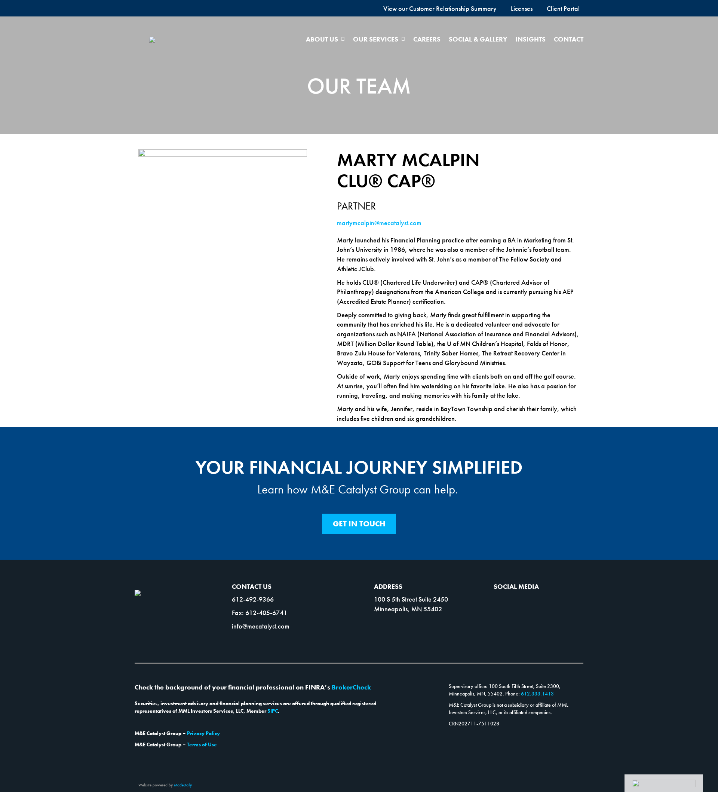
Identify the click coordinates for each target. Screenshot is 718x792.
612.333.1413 (537, 693)
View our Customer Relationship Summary (440, 8)
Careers (427, 39)
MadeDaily (183, 785)
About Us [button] (322, 39)
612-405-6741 (266, 612)
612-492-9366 (253, 599)
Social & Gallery (478, 39)
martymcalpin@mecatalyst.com (379, 222)
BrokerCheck (351, 687)
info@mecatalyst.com (260, 626)
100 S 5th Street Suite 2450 (411, 599)
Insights (530, 39)
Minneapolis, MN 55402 (408, 609)
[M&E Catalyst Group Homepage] (152, 38)
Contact (568, 39)
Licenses (522, 8)
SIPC (272, 710)
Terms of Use (202, 744)
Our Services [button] (375, 39)
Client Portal (563, 8)
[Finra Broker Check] (664, 783)
